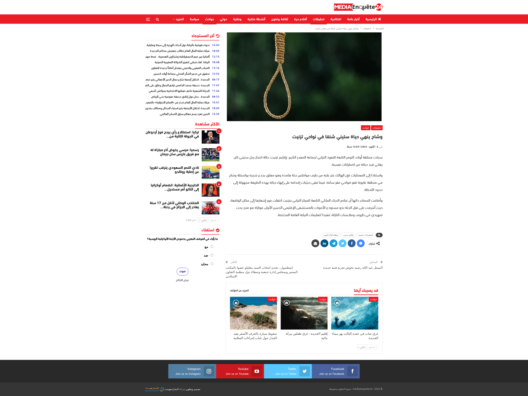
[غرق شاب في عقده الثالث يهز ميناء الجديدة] (354, 313)
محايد (204, 264)
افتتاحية (335, 19)
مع (206, 246)
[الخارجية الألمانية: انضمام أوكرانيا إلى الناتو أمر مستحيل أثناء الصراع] (210, 190)
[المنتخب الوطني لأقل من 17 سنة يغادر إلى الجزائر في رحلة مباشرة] (210, 207)
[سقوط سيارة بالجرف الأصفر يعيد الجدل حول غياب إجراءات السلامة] (253, 313)
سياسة (194, 19)
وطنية (237, 19)
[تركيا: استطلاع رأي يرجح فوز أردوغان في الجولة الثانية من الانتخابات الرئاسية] (210, 137)
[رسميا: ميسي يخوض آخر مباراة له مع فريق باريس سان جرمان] (210, 154)
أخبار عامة (353, 19)
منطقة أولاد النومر (330, 235)
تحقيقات (318, 19)
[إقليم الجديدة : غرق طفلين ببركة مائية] (304, 313)
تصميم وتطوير (193, 389)
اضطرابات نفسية (365, 235)
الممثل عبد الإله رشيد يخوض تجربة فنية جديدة (353, 268)
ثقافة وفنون (279, 19)
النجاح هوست (171, 389)
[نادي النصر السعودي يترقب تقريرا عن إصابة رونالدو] (210, 172)
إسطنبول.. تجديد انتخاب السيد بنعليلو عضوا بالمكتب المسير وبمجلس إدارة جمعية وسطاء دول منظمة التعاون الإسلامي (262, 272)
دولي (223, 19)
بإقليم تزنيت (348, 235)
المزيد (180, 19)
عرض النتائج (182, 280)
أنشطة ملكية (256, 19)
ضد (206, 255)
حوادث (209, 19)
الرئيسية (371, 19)
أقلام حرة (300, 19)
